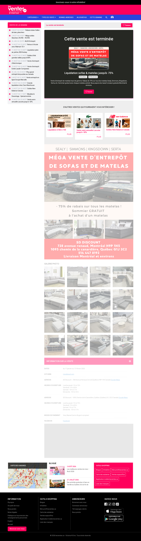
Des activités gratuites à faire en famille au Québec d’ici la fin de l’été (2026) (78, 484)
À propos (11, 502)
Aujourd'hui (82, 17)
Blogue (98, 470)
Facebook (66, 421)
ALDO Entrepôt (30, 41)
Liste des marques (102, 484)
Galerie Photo (51, 264)
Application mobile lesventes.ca (107, 479)
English (10, 521)
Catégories (32, 17)
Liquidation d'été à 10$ (57, 130)
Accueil (10, 524)
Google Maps (115, 380)
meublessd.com (68, 374)
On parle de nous (13, 506)
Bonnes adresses (66, 17)
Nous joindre (12, 509)
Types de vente (48, 17)
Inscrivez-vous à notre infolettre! (70, 2)
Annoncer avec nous (17, 529)
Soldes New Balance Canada (117, 130)
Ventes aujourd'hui (118, 474)
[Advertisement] (89, 440)
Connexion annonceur (79, 506)
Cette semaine (96, 17)
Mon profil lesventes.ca (120, 470)
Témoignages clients (79, 509)
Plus (69, 134)
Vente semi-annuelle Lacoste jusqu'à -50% (88, 131)
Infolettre (106, 470)
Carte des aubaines (102, 474)
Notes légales (12, 512)
